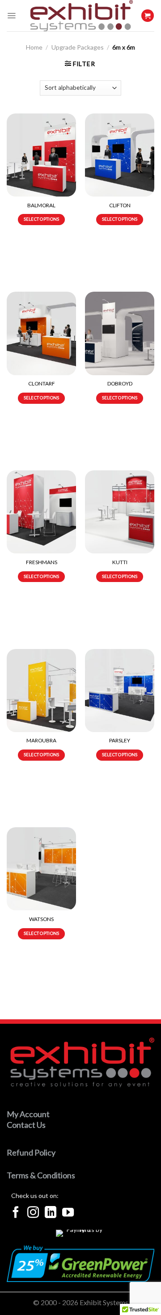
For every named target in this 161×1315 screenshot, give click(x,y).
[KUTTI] (119, 511)
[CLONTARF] (41, 333)
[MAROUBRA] (41, 690)
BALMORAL (41, 205)
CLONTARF (41, 383)
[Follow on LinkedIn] (50, 1213)
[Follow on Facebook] (15, 1213)
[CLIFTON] (119, 155)
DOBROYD (119, 383)
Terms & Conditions (41, 1175)
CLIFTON (120, 205)
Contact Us (26, 1125)
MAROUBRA (41, 740)
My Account (28, 1114)
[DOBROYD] (119, 333)
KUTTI (119, 562)
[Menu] (11, 15)
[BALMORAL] (41, 155)
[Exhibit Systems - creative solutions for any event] (82, 15)
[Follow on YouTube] (68, 1213)
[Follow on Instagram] (33, 1213)
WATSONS (41, 919)
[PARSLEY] (119, 690)
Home (34, 47)
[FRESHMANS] (41, 511)
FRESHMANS (41, 562)
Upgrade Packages (77, 47)
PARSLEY (119, 740)
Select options (41, 219)
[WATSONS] (41, 868)
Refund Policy (31, 1152)
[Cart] (147, 15)
